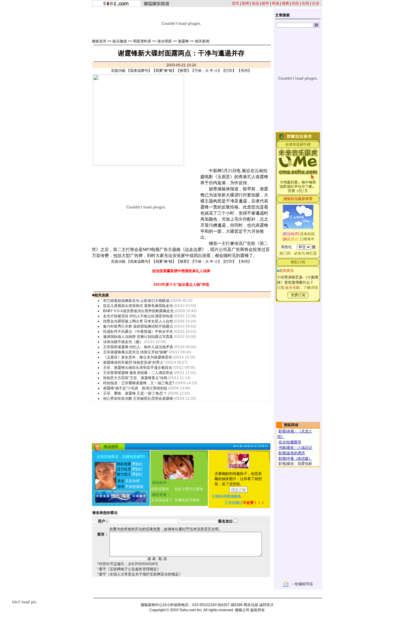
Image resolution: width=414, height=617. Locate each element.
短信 (255, 3)
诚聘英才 (266, 605)
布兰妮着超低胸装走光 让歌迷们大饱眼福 (136, 300)
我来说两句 (139, 70)
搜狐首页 (99, 41)
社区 (295, 3)
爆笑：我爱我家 (299, 464)
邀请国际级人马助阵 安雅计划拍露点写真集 (138, 337)
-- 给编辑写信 (302, 584)
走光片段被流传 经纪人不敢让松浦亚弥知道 (138, 316)
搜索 (285, 3)
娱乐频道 (119, 41)
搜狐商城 (291, 425)
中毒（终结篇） (299, 458)
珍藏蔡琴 (294, 442)
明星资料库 (142, 41)
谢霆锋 (183, 41)
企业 (315, 3)
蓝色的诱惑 (296, 453)
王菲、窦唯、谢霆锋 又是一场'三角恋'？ (135, 393)
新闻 (245, 3)
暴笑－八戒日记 (299, 447)
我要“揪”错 (163, 70)
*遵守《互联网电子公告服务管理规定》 (129, 569)
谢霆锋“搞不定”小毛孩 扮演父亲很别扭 (135, 388)
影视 (282, 431)
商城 (275, 3)
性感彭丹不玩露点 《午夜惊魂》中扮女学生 (138, 331)
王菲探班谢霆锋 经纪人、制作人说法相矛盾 (138, 347)
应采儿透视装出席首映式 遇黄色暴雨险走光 (138, 306)
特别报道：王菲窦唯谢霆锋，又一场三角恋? (138, 383)
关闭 (244, 70)
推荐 (183, 70)
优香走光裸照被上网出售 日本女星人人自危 (138, 321)
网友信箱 (251, 605)
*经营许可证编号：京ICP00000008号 (127, 564)
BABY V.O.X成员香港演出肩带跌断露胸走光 (138, 311)
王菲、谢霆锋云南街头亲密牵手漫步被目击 (137, 367)
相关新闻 (202, 41)
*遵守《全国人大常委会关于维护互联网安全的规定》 (139, 574)
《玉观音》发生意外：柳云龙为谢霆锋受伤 (137, 357)
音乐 (282, 442)
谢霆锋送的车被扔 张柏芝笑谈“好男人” (134, 362)
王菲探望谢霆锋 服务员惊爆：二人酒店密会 (138, 373)
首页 (235, 3)
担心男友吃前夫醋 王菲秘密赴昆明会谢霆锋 (138, 398)
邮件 (265, 3)
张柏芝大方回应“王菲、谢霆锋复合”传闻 (135, 378)
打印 (228, 70)
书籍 (282, 447)
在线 (305, 3)
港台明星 (164, 41)
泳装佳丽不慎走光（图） (123, 342)
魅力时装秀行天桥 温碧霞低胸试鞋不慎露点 (138, 326)
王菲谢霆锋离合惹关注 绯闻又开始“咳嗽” (135, 352)
